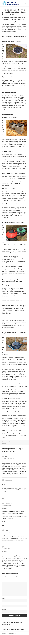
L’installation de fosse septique (10, 288)
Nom (3, 598)
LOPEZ (6, 547)
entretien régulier (6, 244)
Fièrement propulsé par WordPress (9, 633)
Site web (4, 609)
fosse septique (3, 129)
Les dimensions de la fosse (9, 418)
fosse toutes (15, 285)
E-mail (4, 604)
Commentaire (6, 581)
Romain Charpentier (14, 442)
